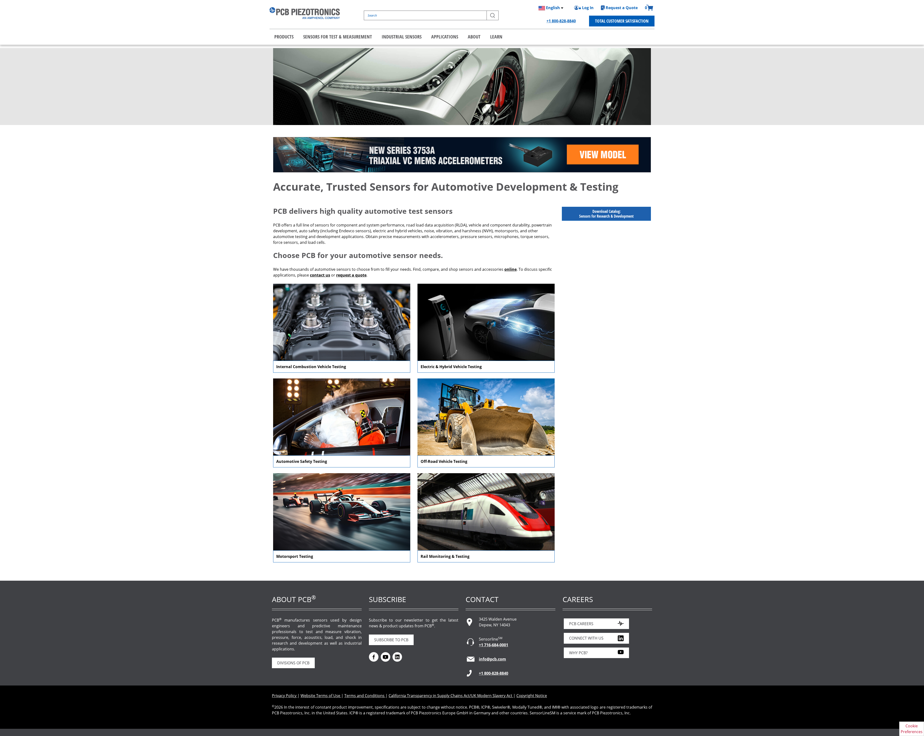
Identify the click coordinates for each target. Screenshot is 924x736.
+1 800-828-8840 (561, 21)
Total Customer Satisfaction (621, 21)
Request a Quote (622, 7)
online (510, 269)
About (474, 36)
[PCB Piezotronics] (305, 13)
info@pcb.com (492, 659)
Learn (496, 36)
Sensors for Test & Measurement (337, 36)
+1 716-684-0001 (493, 645)
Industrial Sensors (402, 36)
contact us (320, 275)
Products (284, 36)
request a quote (351, 275)
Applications (444, 36)
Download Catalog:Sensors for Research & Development (606, 214)
